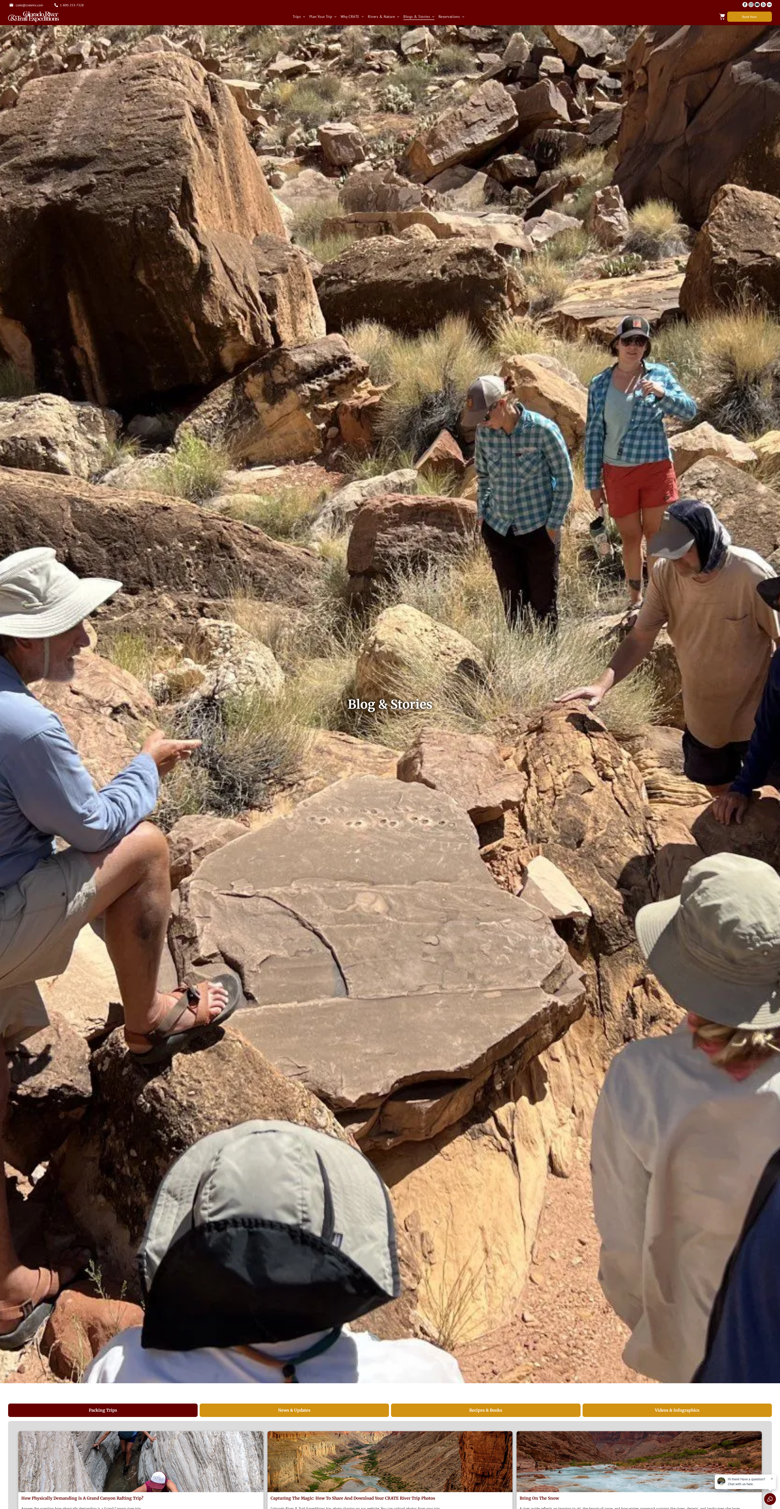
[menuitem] (299, 16)
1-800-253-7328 (72, 5)
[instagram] (751, 5)
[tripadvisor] (769, 5)
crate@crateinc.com (29, 5)
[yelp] (763, 5)
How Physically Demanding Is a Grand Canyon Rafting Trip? (82, 1498)
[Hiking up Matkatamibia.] (140, 1461)
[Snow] (639, 1461)
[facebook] (745, 5)
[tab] (103, 1410)
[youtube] (757, 5)
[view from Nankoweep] (390, 1461)
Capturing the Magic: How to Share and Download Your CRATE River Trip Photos (353, 1498)
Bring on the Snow (539, 1498)
